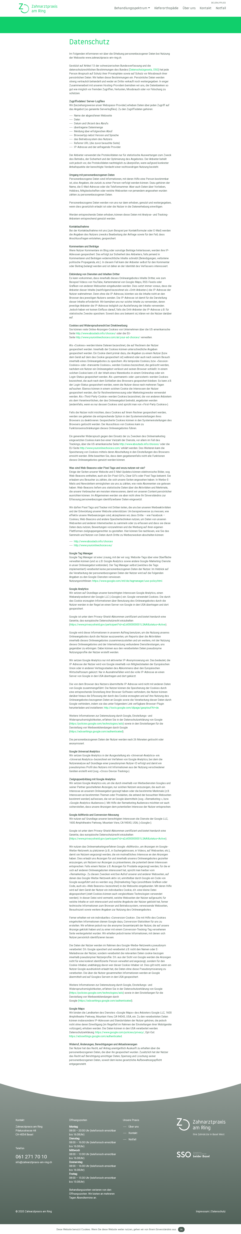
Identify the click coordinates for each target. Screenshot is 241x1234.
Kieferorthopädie (166, 8)
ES (224, 2)
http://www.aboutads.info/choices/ (96, 333)
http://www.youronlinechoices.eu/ (93, 545)
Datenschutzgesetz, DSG (144, 69)
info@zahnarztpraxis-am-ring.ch (34, 1162)
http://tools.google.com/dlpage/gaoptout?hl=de (131, 707)
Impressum (202, 1211)
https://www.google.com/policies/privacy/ (119, 1032)
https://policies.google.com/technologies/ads (96, 723)
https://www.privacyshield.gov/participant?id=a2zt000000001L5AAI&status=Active (118, 624)
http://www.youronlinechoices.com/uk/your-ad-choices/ (108, 337)
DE (212, 2)
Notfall (221, 8)
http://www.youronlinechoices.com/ (100, 448)
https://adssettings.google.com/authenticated (96, 731)
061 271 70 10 (31, 1157)
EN (216, 2)
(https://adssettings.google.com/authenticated (104, 1000)
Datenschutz (218, 1211)
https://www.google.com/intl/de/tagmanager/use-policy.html (127, 580)
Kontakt (205, 8)
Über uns (189, 8)
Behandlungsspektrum (130, 8)
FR (220, 2)
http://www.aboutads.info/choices (93, 541)
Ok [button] (181, 1229)
